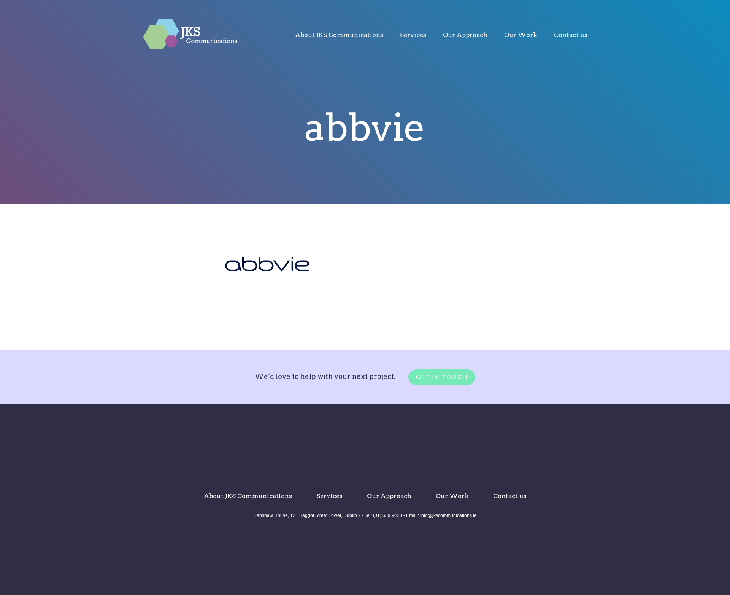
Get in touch (442, 377)
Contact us (570, 34)
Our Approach (465, 34)
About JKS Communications (339, 34)
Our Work (520, 34)
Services (413, 34)
